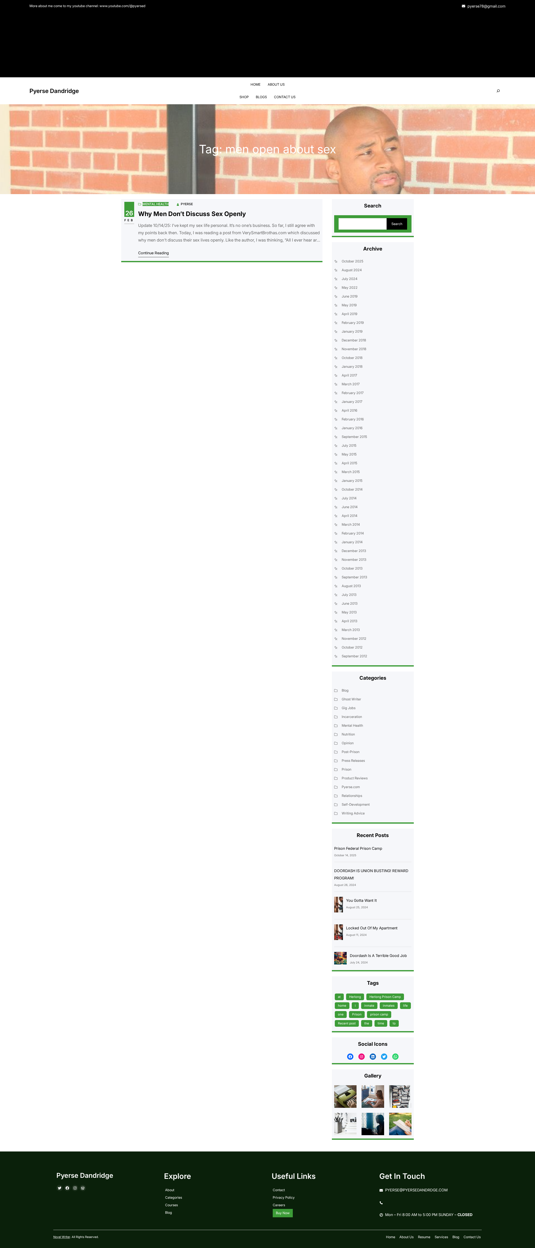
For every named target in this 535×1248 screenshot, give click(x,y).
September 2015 (354, 437)
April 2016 (349, 410)
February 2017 (353, 393)
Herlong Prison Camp (385, 997)
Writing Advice (353, 813)
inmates (389, 1006)
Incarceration (352, 717)
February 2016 (353, 419)
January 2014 (352, 542)
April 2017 (349, 375)
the (366, 1023)
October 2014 (352, 489)
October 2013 (352, 568)
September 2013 (354, 577)
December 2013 (354, 551)
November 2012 (354, 638)
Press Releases (353, 760)
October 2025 (352, 261)
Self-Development (356, 804)
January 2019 (352, 331)
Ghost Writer (351, 699)
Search (396, 224)
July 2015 (349, 445)
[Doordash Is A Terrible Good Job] (340, 959)
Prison (346, 769)
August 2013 (351, 586)
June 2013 (350, 603)
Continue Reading (153, 253)
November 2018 (354, 349)
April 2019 (349, 314)
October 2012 (352, 647)
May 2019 (349, 305)
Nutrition (348, 734)
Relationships (352, 796)
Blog (345, 690)
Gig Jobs (348, 708)
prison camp (379, 1014)
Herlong (355, 997)
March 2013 (351, 630)
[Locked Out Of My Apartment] (338, 933)
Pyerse (187, 204)
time (381, 1023)
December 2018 (354, 340)
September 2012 (354, 656)
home (342, 1006)
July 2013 (349, 595)
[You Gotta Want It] (338, 906)
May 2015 (349, 454)
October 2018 (352, 358)
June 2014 (350, 507)
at (339, 997)
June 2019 (350, 296)
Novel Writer (61, 1237)
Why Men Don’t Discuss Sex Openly (192, 213)
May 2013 (349, 612)
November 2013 (354, 559)
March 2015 (351, 472)
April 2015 (349, 463)
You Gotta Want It (361, 900)
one (341, 1014)
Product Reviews (355, 778)
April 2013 (349, 621)
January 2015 (352, 480)
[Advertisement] (267, 44)
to (394, 1023)
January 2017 (352, 401)
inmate (369, 1006)
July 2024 (349, 279)
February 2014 (353, 533)
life (405, 1006)
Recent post (347, 1023)
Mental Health (156, 204)
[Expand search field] (498, 91)
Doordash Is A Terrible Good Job (378, 955)
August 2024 (352, 270)
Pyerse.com (351, 787)
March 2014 (351, 524)
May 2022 (350, 287)
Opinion (348, 743)
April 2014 (349, 516)
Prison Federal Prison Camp (358, 848)
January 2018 (352, 366)
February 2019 (353, 323)
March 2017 (351, 384)
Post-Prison (350, 752)
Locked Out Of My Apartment (371, 928)
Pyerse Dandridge (54, 90)
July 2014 (349, 498)
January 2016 (352, 428)
